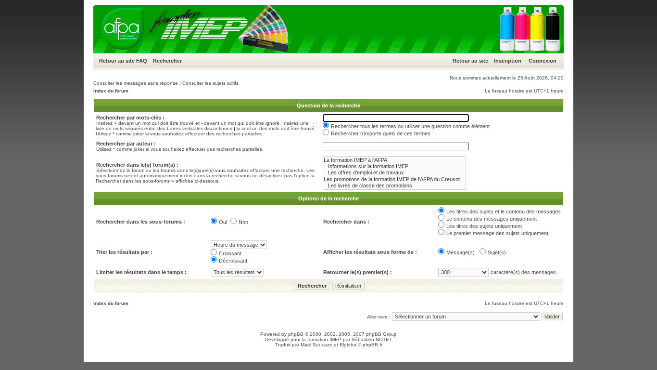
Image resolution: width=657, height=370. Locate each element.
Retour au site (117, 61)
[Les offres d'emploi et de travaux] (394, 173)
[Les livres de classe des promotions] (394, 186)
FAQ (141, 61)
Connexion (542, 61)
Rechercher (167, 61)
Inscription (507, 61)
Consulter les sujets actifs (210, 83)
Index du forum (110, 90)
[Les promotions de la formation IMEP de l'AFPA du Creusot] (394, 179)
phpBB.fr (372, 344)
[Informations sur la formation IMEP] (394, 166)
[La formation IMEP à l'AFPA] (394, 160)
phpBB (295, 334)
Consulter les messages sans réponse (135, 83)
